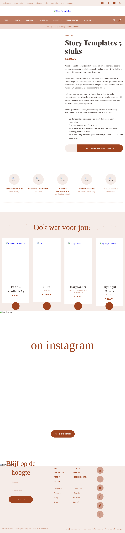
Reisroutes (7, 3)
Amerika (44, 20)
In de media (18, 3)
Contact (70, 3)
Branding (62, 27)
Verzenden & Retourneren (93, 529)
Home (48, 27)
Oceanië (87, 20)
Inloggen (120, 529)
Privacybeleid (110, 529)
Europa (17, 20)
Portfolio (54, 3)
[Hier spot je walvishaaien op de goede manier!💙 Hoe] (78, 386)
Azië (6, 20)
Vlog (46, 3)
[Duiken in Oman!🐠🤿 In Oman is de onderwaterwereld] (15, 374)
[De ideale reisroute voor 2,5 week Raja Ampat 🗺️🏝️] (47, 392)
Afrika (56, 20)
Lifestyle (39, 3)
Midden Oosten (71, 20)
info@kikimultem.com (74, 529)
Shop (62, 3)
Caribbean (30, 20)
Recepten (29, 3)
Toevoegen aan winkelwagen (100, 148)
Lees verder (78, 306)
